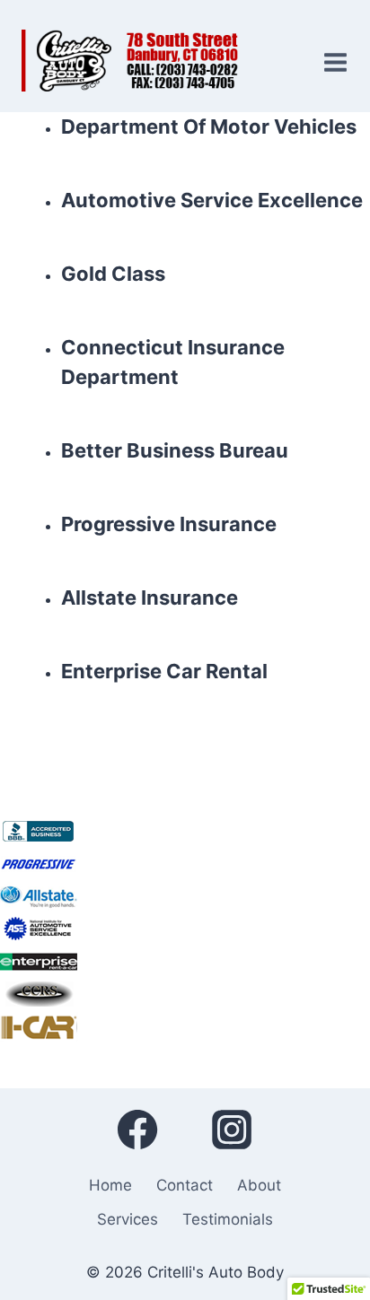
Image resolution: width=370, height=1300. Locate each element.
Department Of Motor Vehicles (209, 126)
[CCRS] (185, 993)
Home (110, 1185)
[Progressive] (185, 864)
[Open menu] (331, 56)
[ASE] (185, 928)
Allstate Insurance (149, 597)
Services (127, 1219)
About (259, 1185)
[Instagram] (231, 1129)
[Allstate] (185, 896)
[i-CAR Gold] (185, 1025)
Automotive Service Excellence (212, 200)
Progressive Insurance (169, 524)
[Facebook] (137, 1129)
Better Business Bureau (174, 450)
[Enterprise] (185, 961)
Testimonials (227, 1219)
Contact (184, 1185)
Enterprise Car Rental (164, 671)
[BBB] (185, 832)
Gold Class (113, 273)
